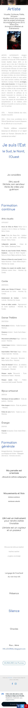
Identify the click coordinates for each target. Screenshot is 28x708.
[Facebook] (12, 683)
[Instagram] (15, 683)
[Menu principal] (2, 2)
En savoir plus (14, 704)
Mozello (10, 677)
